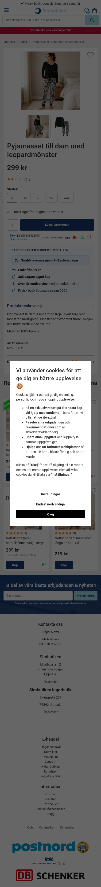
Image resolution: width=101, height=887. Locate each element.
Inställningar (50, 494)
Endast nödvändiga (50, 504)
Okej (50, 514)
